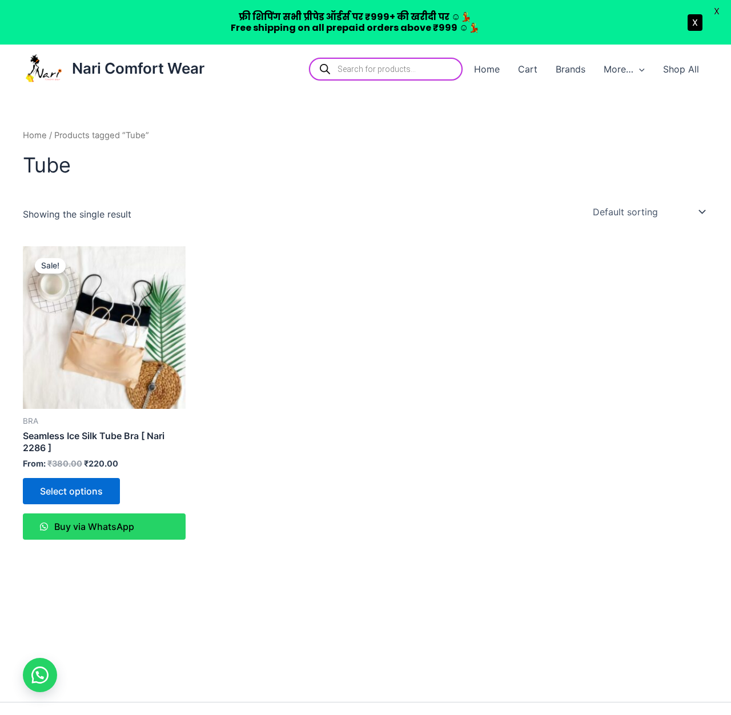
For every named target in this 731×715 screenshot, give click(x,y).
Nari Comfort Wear (138, 68)
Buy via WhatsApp (93, 526)
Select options (71, 491)
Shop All (681, 69)
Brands (570, 69)
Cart (527, 69)
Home (487, 69)
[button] (639, 69)
